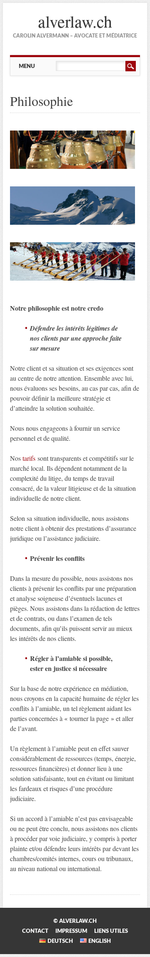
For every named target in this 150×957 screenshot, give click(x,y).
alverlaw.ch (75, 21)
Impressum (71, 931)
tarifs (28, 458)
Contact (35, 931)
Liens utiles (111, 931)
